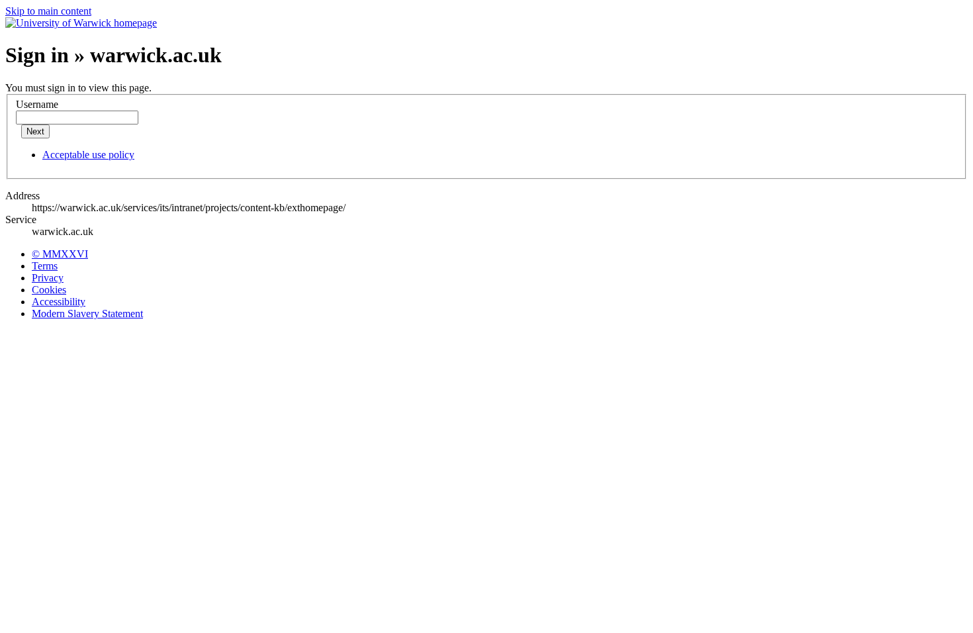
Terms (45, 265)
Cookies (49, 289)
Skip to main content (48, 11)
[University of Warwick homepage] (81, 22)
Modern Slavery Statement (87, 313)
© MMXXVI (60, 254)
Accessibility (58, 301)
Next (35, 131)
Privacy (48, 277)
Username (37, 104)
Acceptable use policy (88, 154)
